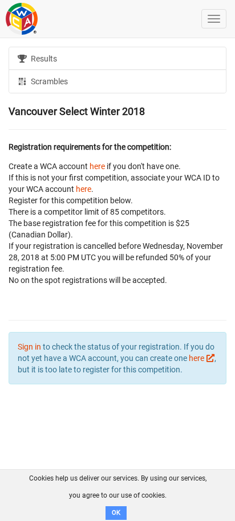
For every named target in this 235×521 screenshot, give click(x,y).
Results (43, 58)
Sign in (29, 346)
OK (116, 512)
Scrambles (48, 81)
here (97, 166)
